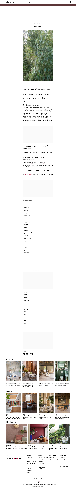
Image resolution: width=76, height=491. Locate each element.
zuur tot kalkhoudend (46, 163)
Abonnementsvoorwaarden (51, 484)
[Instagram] (12, 458)
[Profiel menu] (70, 2)
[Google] (7, 458)
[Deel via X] (32, 354)
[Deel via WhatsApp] (27, 354)
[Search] (73, 2)
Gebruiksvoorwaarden (42, 484)
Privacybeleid (27, 484)
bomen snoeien (28, 174)
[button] (34, 484)
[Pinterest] (17, 458)
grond (30, 163)
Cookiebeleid (22, 484)
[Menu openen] (3, 2)
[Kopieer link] (24, 354)
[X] (20, 458)
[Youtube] (15, 458)
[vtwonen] (10, 2)
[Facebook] (10, 458)
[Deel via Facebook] (30, 354)
